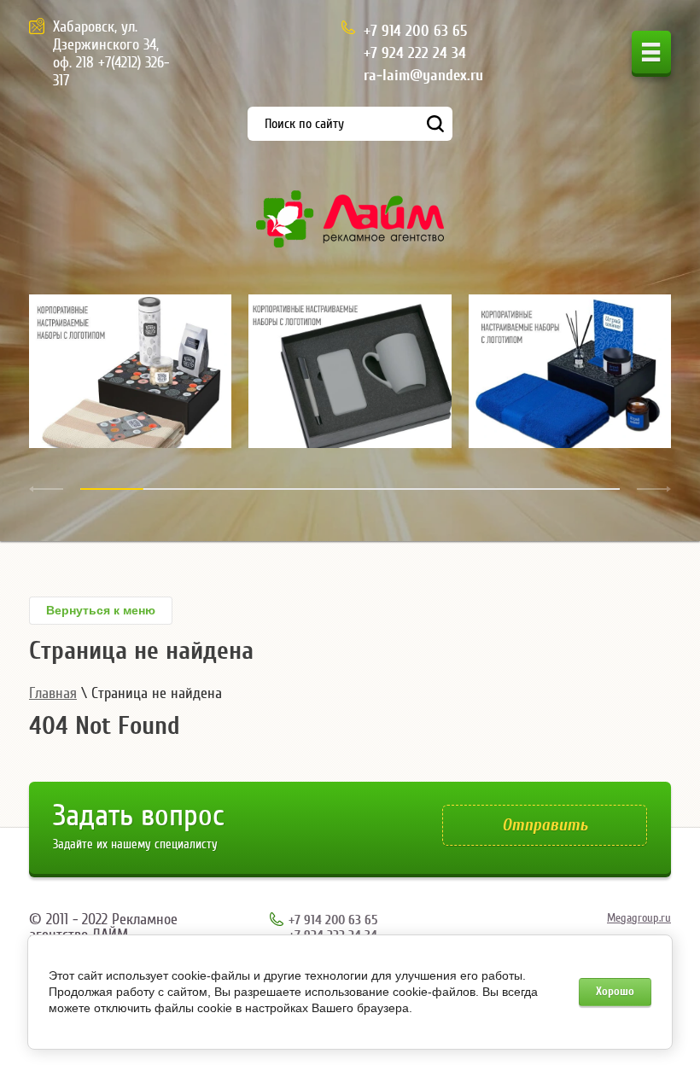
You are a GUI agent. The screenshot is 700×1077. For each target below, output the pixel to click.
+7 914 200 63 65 (415, 31)
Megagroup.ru (639, 918)
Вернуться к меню (100, 610)
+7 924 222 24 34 (415, 53)
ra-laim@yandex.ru (423, 75)
